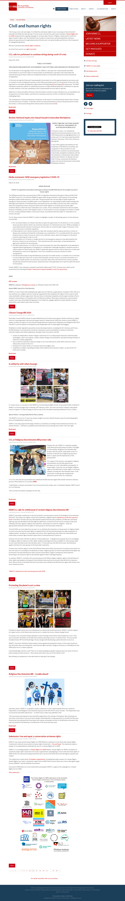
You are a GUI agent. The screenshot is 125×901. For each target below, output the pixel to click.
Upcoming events (91, 71)
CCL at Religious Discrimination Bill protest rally (30, 440)
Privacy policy (56, 896)
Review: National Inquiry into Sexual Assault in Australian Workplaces (39, 117)
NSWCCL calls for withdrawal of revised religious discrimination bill (39, 510)
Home (12, 20)
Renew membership (92, 76)
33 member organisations (37, 759)
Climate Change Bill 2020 (20, 312)
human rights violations (32, 45)
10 (29, 870)
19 (53, 870)
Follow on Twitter (90, 104)
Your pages (89, 108)
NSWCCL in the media (93, 66)
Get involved (94, 48)
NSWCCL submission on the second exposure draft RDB (27, 571)
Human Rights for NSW (38, 749)
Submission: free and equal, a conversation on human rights (35, 736)
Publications (73, 9)
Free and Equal (56, 744)
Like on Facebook (86, 104)
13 (40, 870)
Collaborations (102, 9)
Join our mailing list (95, 85)
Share (12, 111)
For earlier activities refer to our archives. (44, 878)
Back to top (69, 896)
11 (33, 870)
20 (56, 870)
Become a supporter (98, 43)
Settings (89, 113)
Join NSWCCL (93, 33)
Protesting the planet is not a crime (24, 585)
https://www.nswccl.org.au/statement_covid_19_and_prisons (47, 269)
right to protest (31, 49)
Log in (110, 2)
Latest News (93, 38)
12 (36, 870)
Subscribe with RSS (96, 131)
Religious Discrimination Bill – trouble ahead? (29, 674)
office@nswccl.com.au (28, 285)
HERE (35, 481)
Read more (12, 107)
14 (43, 870)
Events (91, 9)
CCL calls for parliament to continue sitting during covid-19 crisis (37, 54)
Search (113, 9)
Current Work (61, 9)
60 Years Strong (91, 61)
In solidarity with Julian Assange (23, 364)
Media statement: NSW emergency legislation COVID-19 (34, 177)
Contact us (63, 896)
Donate (90, 53)
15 (47, 870)
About (83, 9)
